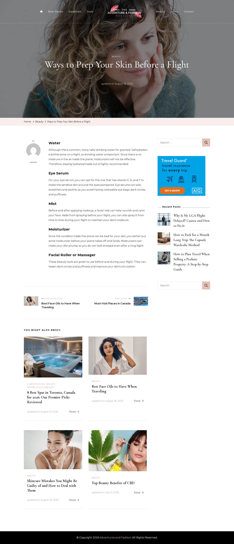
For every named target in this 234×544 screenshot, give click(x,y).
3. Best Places (36, 384)
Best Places (55, 11)
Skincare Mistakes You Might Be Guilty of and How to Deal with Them (52, 486)
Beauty (160, 11)
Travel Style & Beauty (40, 387)
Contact (189, 11)
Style (90, 11)
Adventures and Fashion (115, 537)
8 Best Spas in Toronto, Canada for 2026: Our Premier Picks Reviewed (51, 397)
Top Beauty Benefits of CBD (113, 483)
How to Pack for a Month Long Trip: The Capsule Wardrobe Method (191, 240)
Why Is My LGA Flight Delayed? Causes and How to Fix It (192, 220)
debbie (33, 162)
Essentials (75, 11)
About (174, 11)
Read (72, 411)
